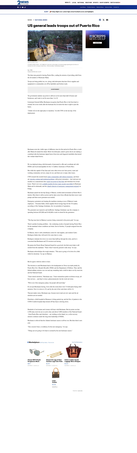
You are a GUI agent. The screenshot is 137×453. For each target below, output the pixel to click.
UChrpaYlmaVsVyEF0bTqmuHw (23, 7)
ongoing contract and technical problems (42, 179)
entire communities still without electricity (60, 177)
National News (100, 7)
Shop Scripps (104, 2)
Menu (67, 2)
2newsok (21, 7)
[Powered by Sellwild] (80, 390)
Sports (95, 2)
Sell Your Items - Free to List (47, 342)
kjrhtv (18, 7)
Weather (88, 2)
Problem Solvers (91, 7)
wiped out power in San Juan (55, 181)
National (80, 2)
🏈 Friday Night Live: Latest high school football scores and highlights (72, 11)
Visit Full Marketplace (77, 342)
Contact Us (116, 7)
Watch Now (114, 2)
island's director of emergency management (60, 186)
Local (74, 2)
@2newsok (25, 7)
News (30, 20)
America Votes (108, 7)
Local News (83, 7)
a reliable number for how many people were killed (57, 184)
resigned (76, 186)
